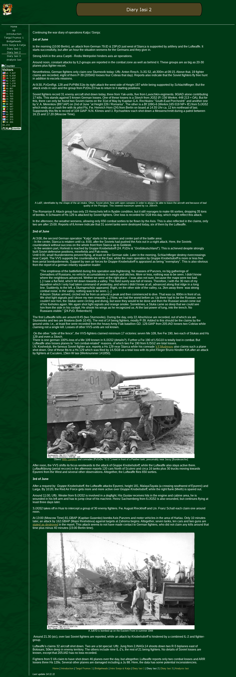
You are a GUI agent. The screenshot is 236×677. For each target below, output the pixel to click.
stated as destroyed (45, 524)
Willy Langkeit (69, 459)
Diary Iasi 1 (138, 668)
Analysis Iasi (182, 668)
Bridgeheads (101, 668)
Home (56, 668)
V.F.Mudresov (164, 346)
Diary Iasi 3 (167, 668)
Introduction (67, 668)
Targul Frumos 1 (84, 668)
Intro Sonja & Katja (120, 668)
